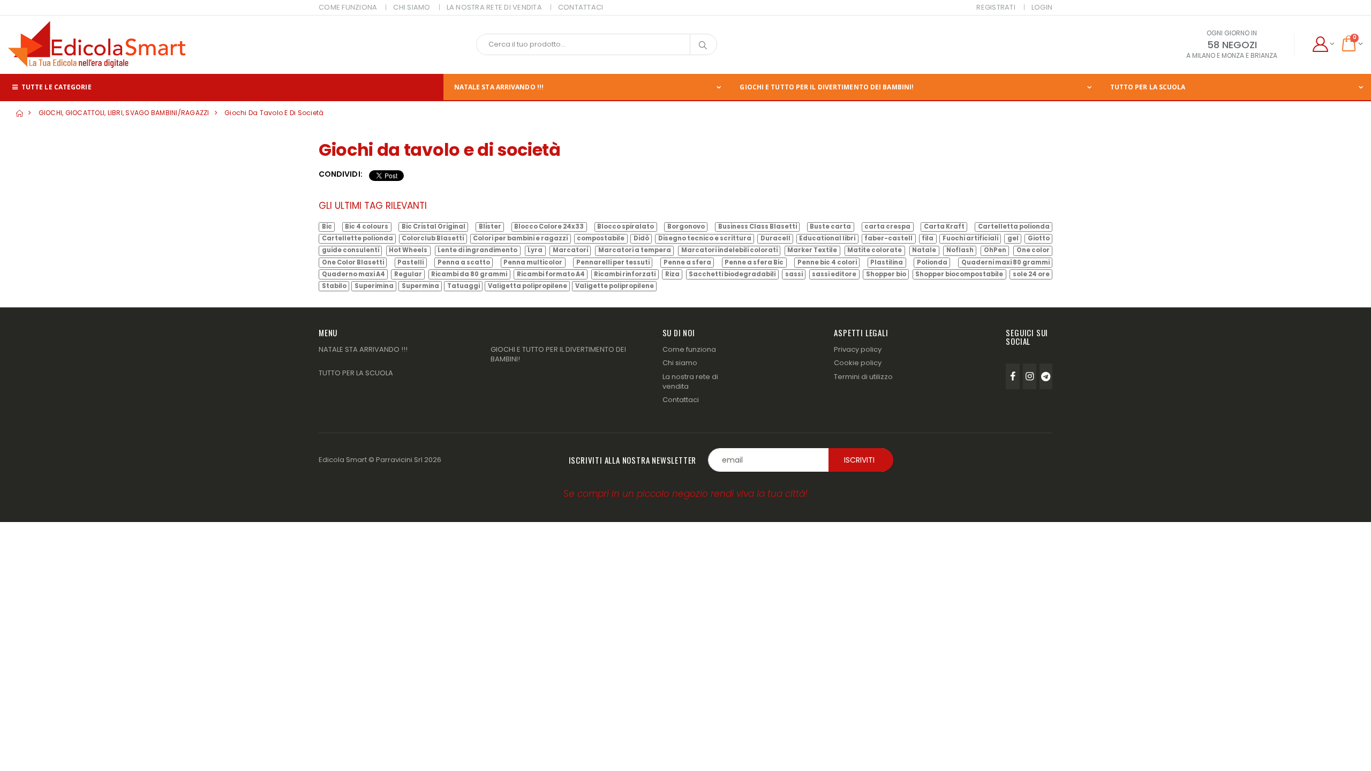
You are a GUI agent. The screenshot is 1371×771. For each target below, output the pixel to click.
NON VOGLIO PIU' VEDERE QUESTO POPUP (591, 456)
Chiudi (843, 454)
